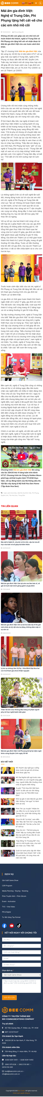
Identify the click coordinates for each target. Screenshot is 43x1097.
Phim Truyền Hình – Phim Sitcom (14, 896)
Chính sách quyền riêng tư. (21, 1093)
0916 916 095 (7, 1067)
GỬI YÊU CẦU (9, 998)
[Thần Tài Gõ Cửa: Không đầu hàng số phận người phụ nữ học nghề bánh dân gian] (21, 692)
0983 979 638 (10, 1064)
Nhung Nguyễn (19, 32)
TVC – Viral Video (8, 907)
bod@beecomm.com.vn (14, 1071)
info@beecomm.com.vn (11, 1074)
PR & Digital (6, 912)
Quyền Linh (4, 495)
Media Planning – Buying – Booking (15, 891)
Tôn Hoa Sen (13, 495)
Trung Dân (21, 495)
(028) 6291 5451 (11, 1060)
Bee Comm (21, 1091)
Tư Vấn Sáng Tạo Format (11, 917)
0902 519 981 (24, 1064)
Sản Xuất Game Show (10, 880)
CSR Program (7, 886)
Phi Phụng (35, 493)
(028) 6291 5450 (26, 1060)
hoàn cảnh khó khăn (10, 493)
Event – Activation (8, 901)
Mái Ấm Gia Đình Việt (24, 493)
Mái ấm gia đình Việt (22, 470)
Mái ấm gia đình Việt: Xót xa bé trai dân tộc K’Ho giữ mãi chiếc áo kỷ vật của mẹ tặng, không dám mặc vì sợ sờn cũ (21, 627)
